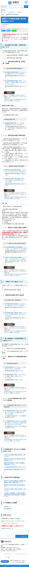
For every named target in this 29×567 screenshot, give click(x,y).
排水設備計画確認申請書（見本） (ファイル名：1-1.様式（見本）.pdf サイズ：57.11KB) (15, 82)
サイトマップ (7, 554)
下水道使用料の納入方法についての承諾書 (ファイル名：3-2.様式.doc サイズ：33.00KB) (15, 412)
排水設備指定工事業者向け (12, 14)
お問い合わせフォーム (7, 528)
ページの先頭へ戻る (22, 536)
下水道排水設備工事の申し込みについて (14, 466)
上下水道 (19, 12)
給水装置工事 (7, 508)
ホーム (3, 12)
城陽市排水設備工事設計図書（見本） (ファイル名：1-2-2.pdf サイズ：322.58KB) (15, 180)
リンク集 (7, 557)
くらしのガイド (11, 12)
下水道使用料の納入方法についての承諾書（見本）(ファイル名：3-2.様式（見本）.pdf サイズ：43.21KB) (15, 423)
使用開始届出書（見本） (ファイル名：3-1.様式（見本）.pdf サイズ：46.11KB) (15, 376)
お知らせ (6, 506)
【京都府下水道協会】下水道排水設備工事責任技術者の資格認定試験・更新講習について (14, 495)
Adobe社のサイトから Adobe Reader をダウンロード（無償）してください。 (15, 100)
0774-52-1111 (17, 560)
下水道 (2, 14)
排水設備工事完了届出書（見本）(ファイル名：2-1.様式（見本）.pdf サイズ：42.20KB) (16, 314)
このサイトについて (21, 554)
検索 (26, 6)
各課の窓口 (5, 561)
